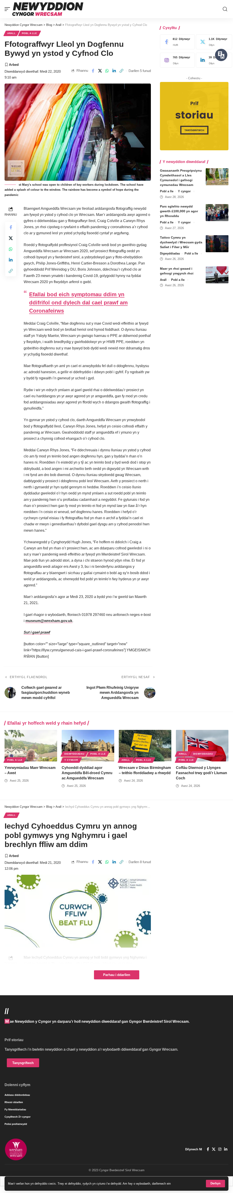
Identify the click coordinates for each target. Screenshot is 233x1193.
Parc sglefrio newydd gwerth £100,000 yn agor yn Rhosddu (179, 211)
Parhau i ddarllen (116, 975)
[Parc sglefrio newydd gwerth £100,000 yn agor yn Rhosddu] (217, 212)
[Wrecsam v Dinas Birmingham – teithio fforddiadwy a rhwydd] (145, 745)
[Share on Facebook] (93, 70)
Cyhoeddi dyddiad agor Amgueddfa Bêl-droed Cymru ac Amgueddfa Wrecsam (87, 773)
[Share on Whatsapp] (107, 70)
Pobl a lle (29, 33)
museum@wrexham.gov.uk (48, 621)
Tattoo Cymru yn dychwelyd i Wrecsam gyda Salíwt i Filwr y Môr (181, 242)
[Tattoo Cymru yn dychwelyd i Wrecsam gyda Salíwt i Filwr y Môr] (217, 243)
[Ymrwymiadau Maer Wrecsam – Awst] (31, 745)
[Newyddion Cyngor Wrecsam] (47, 9)
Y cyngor (184, 191)
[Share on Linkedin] (114, 70)
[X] (213, 41)
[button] (215, 1183)
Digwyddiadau (170, 253)
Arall (11, 33)
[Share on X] (100, 70)
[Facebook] (176, 41)
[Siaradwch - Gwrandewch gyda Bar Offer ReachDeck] (221, 55)
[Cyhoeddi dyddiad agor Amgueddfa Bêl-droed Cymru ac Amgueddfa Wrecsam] (88, 745)
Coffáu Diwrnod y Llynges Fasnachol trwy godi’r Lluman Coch (201, 773)
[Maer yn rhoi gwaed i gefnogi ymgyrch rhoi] (217, 274)
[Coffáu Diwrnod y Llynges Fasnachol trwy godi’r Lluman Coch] (202, 745)
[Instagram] (176, 60)
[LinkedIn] (213, 60)
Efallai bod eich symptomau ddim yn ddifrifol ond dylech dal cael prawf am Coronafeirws (78, 302)
